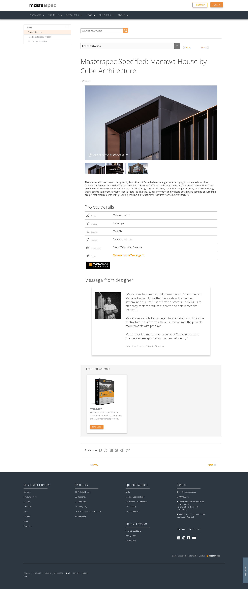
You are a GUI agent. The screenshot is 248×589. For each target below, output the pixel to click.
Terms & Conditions (133, 531)
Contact (182, 485)
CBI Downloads (80, 502)
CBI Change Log (81, 506)
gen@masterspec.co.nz (187, 492)
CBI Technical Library (83, 492)
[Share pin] (116, 450)
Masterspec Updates (37, 41)
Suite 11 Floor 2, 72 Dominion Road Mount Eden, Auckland (191, 515)
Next (203, 47)
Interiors (27, 516)
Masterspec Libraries (37, 485)
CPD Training (131, 506)
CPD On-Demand (132, 511)
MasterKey (28, 526)
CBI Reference (80, 497)
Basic (25, 511)
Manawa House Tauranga (127, 255)
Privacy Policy (131, 536)
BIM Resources (80, 516)
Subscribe (200, 4)
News (29, 27)
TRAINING (47, 573)
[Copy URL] (127, 450)
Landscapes (28, 506)
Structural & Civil (30, 497)
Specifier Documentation (135, 497)
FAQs (128, 492)
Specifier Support (137, 485)
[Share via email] (121, 450)
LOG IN (217, 4)
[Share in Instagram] (105, 450)
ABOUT (85, 573)
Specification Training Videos (136, 502)
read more (96, 427)
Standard (27, 492)
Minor (26, 521)
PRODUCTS (37, 573)
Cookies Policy (131, 540)
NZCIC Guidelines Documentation (88, 511)
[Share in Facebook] (100, 450)
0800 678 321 (184, 497)
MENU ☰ (27, 573)
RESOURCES (58, 573)
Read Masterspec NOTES (40, 37)
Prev (187, 47)
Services (27, 502)
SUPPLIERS (76, 573)
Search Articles (35, 32)
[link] (201, 4)
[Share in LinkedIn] (111, 450)
